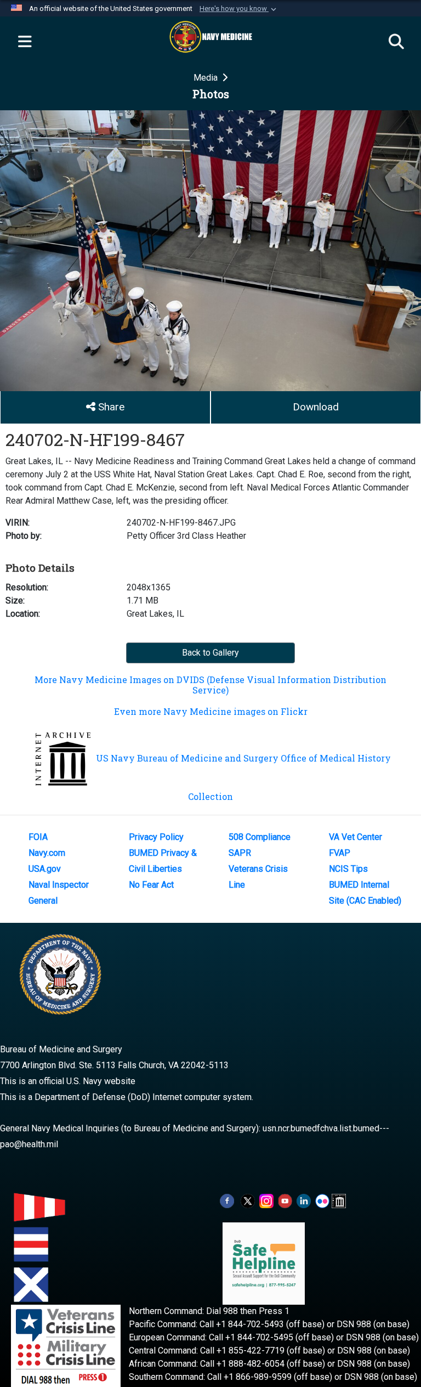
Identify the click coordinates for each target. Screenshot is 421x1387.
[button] (239, 8)
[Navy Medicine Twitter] (248, 1200)
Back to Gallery (210, 652)
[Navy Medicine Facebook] (227, 1200)
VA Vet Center (355, 837)
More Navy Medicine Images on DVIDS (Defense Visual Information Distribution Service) (210, 685)
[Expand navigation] (25, 42)
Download (316, 407)
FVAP (339, 853)
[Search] (396, 42)
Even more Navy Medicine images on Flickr (211, 711)
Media (207, 77)
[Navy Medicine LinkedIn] (304, 1200)
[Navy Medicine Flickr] (322, 1200)
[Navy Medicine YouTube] (285, 1200)
